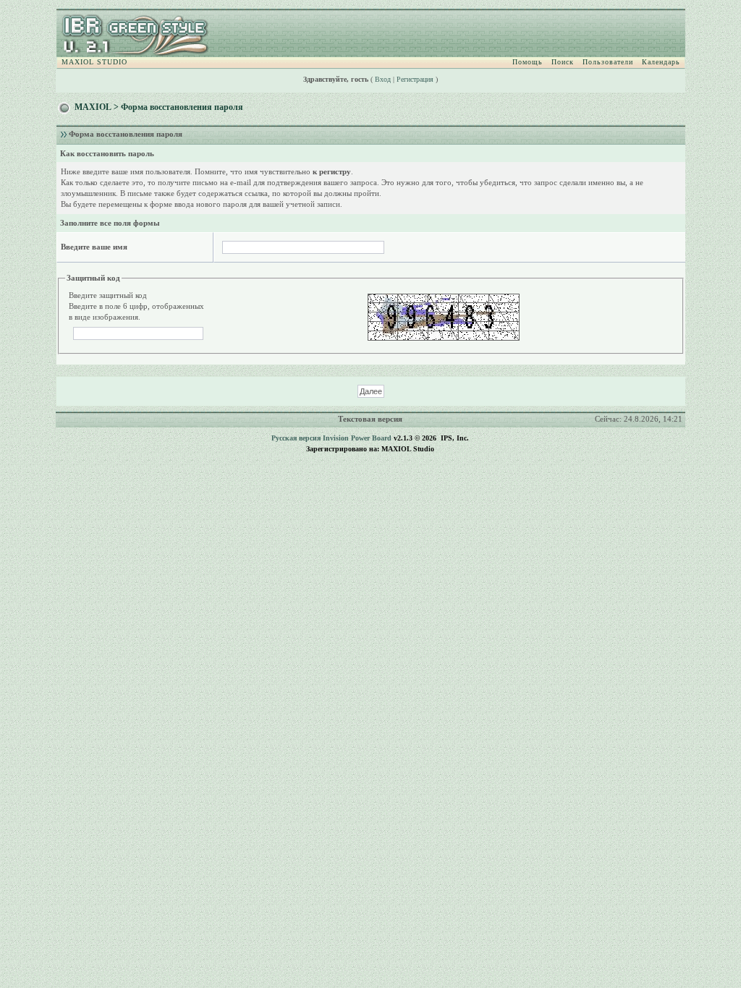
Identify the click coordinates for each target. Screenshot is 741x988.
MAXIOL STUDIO (94, 62)
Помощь (527, 62)
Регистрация (415, 79)
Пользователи (608, 62)
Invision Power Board (357, 438)
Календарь (661, 62)
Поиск (562, 62)
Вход (383, 79)
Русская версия (296, 438)
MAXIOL (93, 107)
